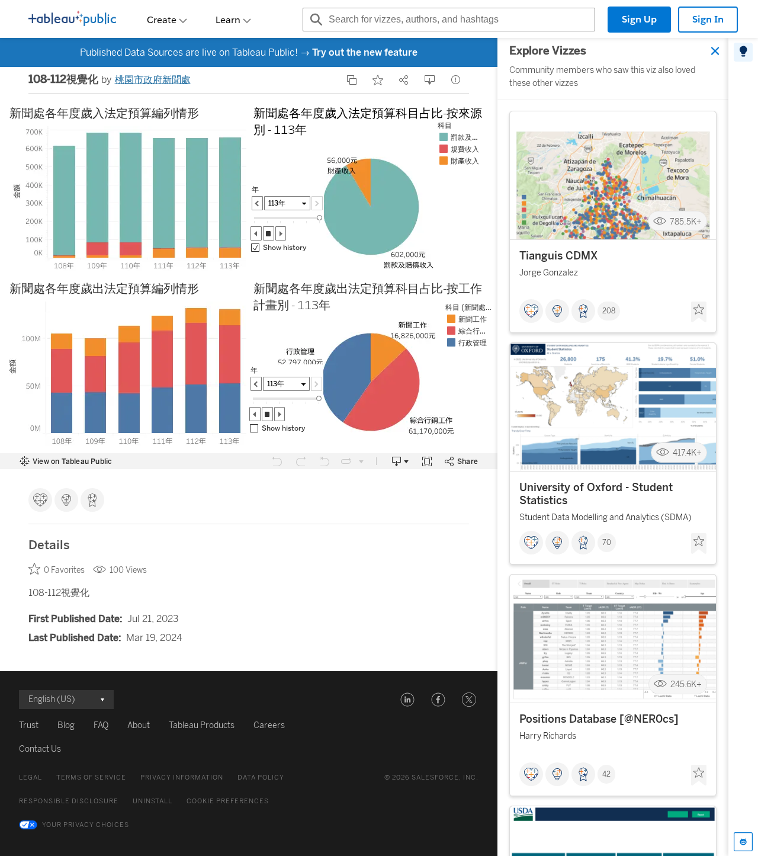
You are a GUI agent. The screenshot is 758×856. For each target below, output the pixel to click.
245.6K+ (686, 684)
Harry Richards (547, 736)
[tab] (743, 52)
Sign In (708, 19)
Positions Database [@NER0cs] (599, 719)
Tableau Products (202, 725)
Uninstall (152, 801)
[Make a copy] (352, 80)
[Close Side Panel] (715, 51)
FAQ (101, 725)
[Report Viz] (456, 80)
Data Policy (260, 777)
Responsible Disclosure (68, 801)
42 (606, 774)
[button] (407, 699)
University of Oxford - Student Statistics (596, 494)
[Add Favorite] (378, 80)
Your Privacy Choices (85, 825)
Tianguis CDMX (558, 255)
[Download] (430, 80)
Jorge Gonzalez (548, 273)
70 (606, 542)
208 (608, 311)
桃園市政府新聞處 (153, 79)
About (138, 725)
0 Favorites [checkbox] (64, 570)
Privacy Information (181, 777)
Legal (30, 777)
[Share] (404, 80)
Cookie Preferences (228, 801)
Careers (269, 725)
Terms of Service (91, 777)
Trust (28, 725)
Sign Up (639, 19)
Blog (66, 725)
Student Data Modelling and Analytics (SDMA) (605, 517)
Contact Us (40, 749)
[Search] (314, 20)
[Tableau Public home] (72, 19)
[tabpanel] (612, 447)
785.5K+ (686, 221)
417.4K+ (687, 453)
